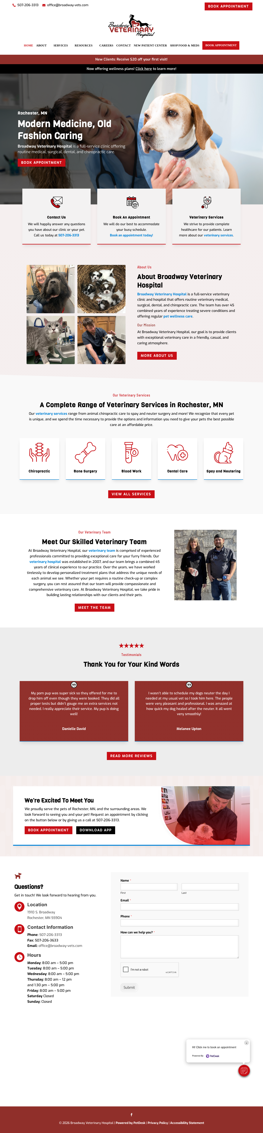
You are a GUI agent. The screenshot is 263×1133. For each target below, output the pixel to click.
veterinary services (218, 235)
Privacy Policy (158, 1123)
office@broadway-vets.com (60, 945)
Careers (106, 45)
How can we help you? (138, 932)
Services (61, 45)
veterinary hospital (45, 561)
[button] (244, 1070)
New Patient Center (150, 45)
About (41, 45)
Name (126, 881)
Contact (123, 45)
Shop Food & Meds (184, 45)
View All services (131, 494)
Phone (126, 916)
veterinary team (102, 550)
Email (126, 900)
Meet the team (94, 607)
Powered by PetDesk (130, 1123)
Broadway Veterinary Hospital (162, 294)
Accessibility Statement (187, 1123)
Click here (144, 68)
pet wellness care (178, 316)
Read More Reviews (131, 756)
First (123, 892)
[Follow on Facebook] (131, 1115)
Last (184, 892)
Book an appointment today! (131, 235)
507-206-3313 (41, 146)
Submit (129, 987)
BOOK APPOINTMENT (228, 6)
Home (28, 45)
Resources (83, 45)
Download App (96, 830)
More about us (157, 355)
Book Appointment (221, 45)
